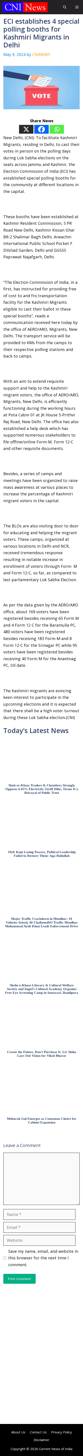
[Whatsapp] (57, 129)
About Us (18, 1432)
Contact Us (38, 1432)
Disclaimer (41, 1440)
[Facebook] (41, 129)
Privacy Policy (61, 1432)
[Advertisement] (41, 1319)
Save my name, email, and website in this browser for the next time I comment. (43, 1258)
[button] (65, 7)
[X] (26, 129)
